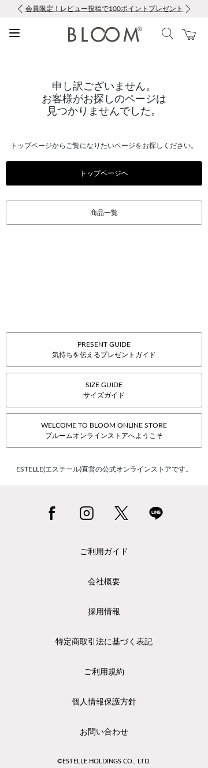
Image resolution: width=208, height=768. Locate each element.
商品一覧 (104, 212)
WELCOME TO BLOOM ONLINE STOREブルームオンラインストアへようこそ (104, 430)
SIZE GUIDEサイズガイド (104, 390)
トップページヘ (104, 173)
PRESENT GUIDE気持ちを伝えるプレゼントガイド (104, 349)
